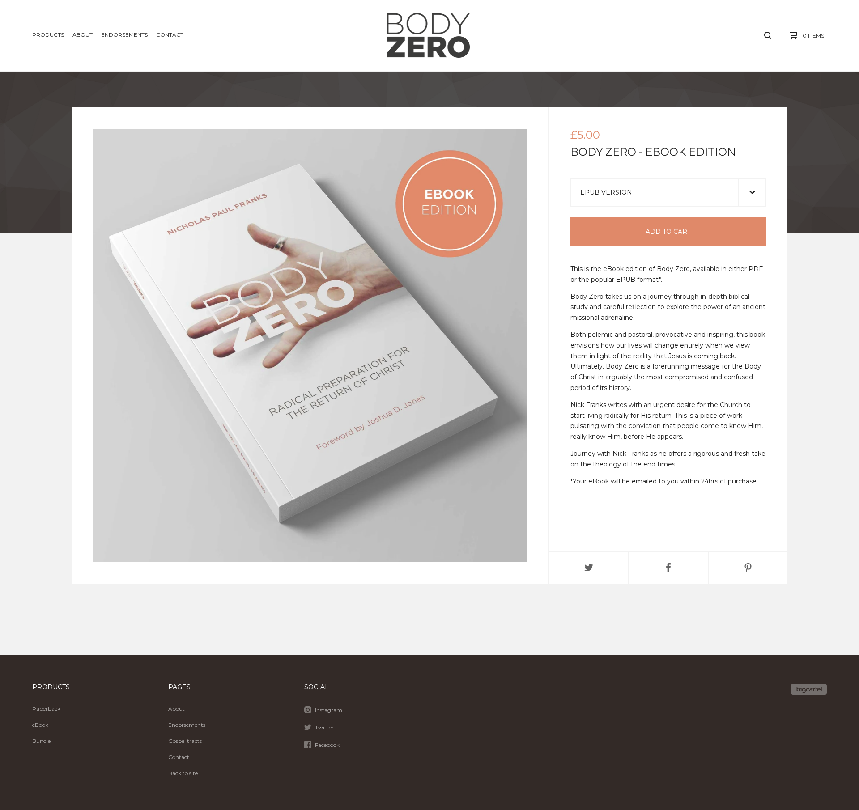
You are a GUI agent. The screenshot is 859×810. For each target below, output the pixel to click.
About (82, 34)
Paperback (46, 708)
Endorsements (124, 34)
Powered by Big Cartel (809, 689)
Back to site (183, 773)
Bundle (41, 741)
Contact (169, 34)
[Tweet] (589, 568)
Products (48, 34)
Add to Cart (668, 232)
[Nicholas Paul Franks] (428, 35)
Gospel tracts (185, 741)
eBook (40, 724)
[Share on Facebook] (668, 568)
